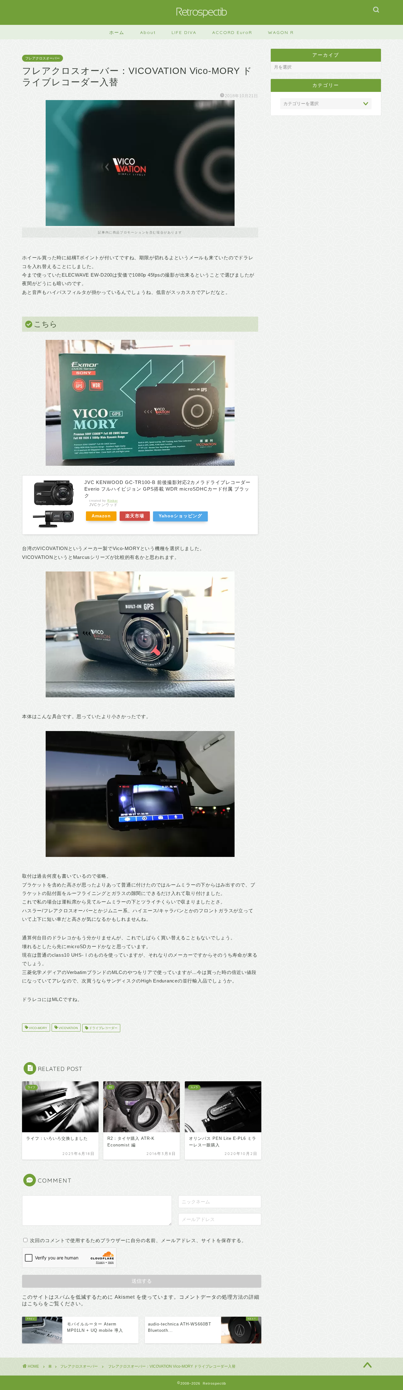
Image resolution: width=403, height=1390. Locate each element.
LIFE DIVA (184, 32)
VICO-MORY (37, 1028)
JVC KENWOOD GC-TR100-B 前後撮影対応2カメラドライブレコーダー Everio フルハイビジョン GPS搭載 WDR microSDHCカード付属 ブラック (167, 489)
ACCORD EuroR (232, 32)
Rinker (112, 500)
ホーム (116, 32)
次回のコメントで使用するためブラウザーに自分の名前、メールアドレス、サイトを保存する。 (138, 1240)
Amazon (101, 516)
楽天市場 (134, 516)
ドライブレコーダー (102, 1028)
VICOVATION (68, 1028)
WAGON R (281, 32)
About (148, 32)
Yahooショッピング (180, 516)
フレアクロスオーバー (42, 58)
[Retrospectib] (201, 22)
